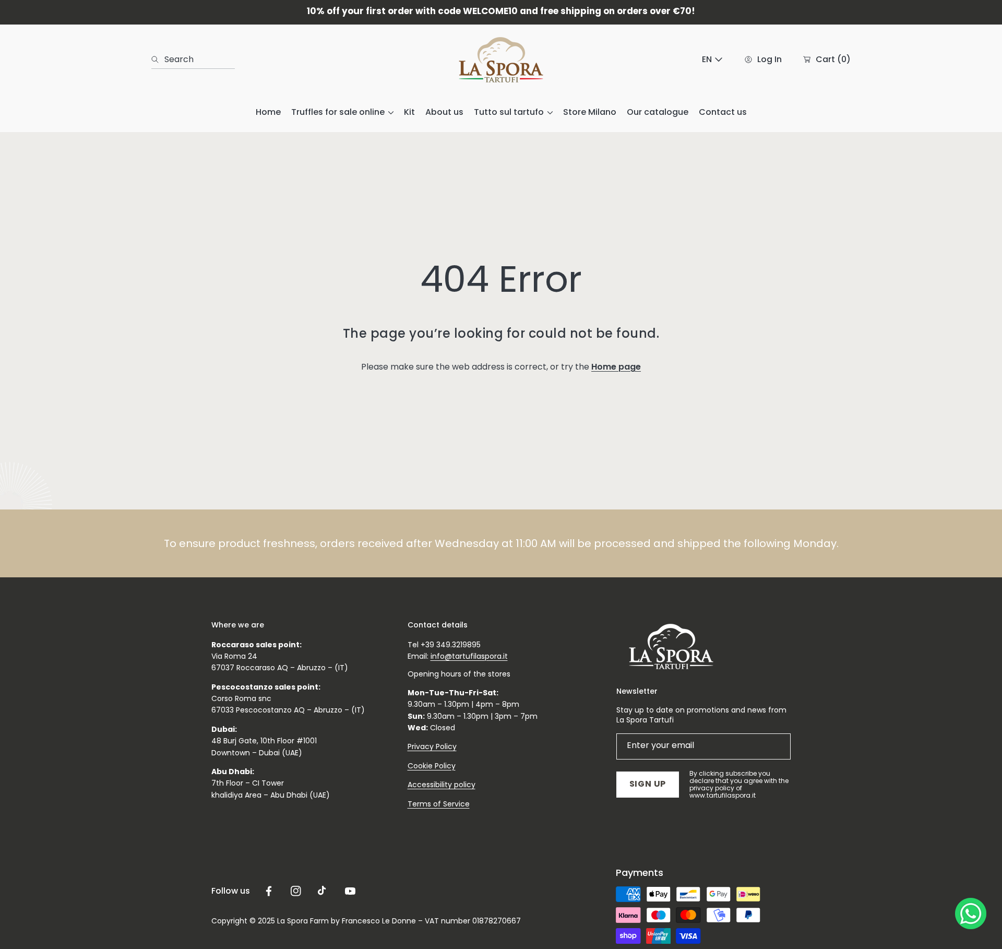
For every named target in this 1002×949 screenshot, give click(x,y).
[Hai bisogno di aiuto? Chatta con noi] (970, 915)
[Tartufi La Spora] (501, 59)
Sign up (647, 784)
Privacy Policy (432, 746)
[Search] (157, 59)
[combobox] (193, 59)
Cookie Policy (432, 766)
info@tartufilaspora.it (469, 656)
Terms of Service (439, 804)
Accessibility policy (441, 784)
